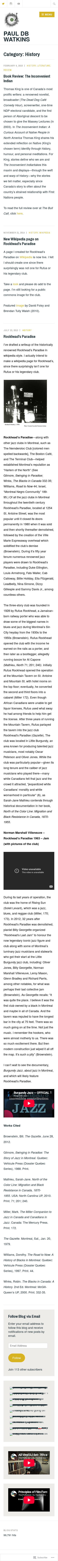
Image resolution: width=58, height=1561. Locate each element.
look (16, 284)
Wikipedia (44, 232)
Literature (43, 65)
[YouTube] (19, 3)
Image (20, 305)
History (31, 65)
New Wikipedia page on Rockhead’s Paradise (21, 241)
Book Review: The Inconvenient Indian (27, 78)
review (8, 70)
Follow (16, 1358)
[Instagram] (11, 3)
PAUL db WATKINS (17, 36)
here (20, 213)
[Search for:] (54, 3)
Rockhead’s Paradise (19, 336)
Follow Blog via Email (24, 1316)
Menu (48, 14)
